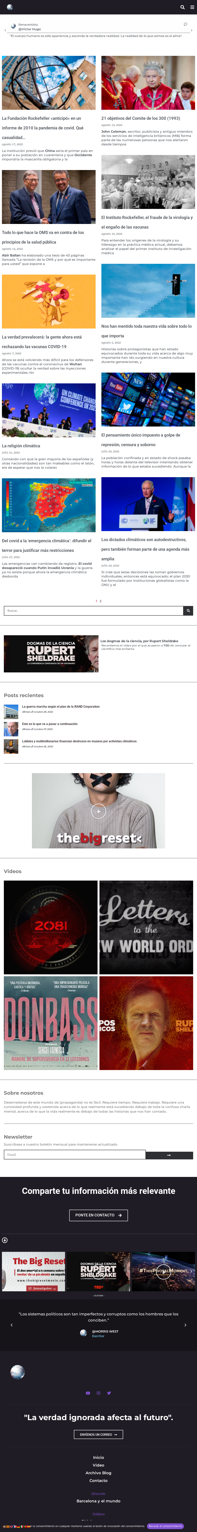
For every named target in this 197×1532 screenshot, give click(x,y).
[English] (11, 1526)
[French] (15, 1526)
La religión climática (21, 445)
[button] (5, 30)
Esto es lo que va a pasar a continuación (50, 724)
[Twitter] (109, 1393)
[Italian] (22, 1526)
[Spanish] (29, 1526)
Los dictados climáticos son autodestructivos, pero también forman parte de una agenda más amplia (145, 549)
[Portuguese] (25, 1526)
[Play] (98, 810)
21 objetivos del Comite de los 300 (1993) (140, 118)
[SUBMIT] (169, 1155)
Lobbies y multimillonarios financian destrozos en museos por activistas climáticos (79, 741)
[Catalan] (8, 1526)
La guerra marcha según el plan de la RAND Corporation (61, 706)
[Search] (188, 611)
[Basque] (4, 1526)
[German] (18, 1526)
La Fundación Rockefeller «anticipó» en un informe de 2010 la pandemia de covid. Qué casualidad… (42, 128)
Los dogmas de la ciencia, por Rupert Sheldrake (139, 641)
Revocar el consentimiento (165, 1526)
